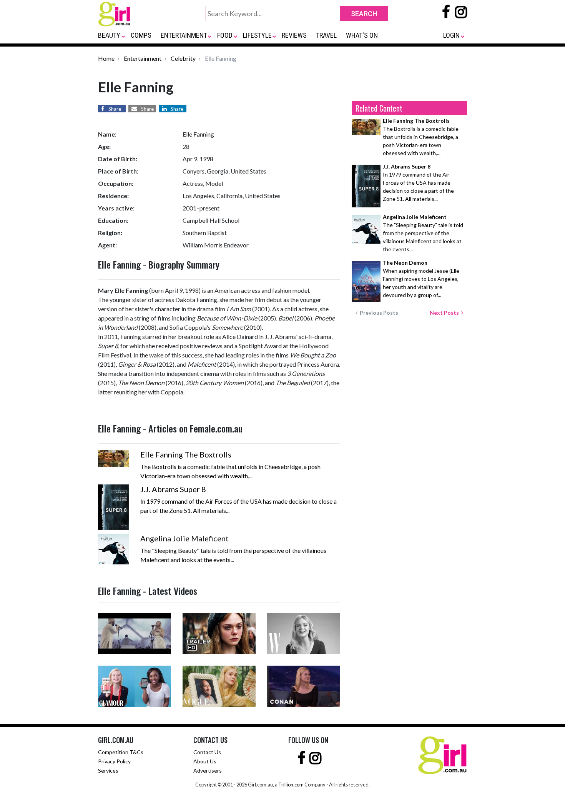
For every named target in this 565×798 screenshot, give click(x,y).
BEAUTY (109, 35)
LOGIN (451, 35)
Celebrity (183, 58)
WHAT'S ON (362, 35)
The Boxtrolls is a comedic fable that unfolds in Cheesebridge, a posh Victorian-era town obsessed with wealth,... (421, 136)
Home (106, 58)
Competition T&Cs (120, 752)
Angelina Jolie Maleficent (184, 538)
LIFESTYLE (257, 35)
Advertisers (207, 770)
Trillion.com (291, 784)
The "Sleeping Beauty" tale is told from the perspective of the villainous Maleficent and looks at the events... (423, 233)
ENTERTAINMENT (184, 35)
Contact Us (207, 752)
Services (108, 770)
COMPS (141, 35)
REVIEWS (294, 35)
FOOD (225, 35)
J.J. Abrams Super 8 (173, 489)
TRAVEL (326, 35)
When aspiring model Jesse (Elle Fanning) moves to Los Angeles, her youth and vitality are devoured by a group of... (421, 278)
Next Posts (445, 312)
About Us (204, 761)
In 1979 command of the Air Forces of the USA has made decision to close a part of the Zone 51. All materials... (418, 182)
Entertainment (142, 58)
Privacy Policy (114, 761)
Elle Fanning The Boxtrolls (185, 454)
